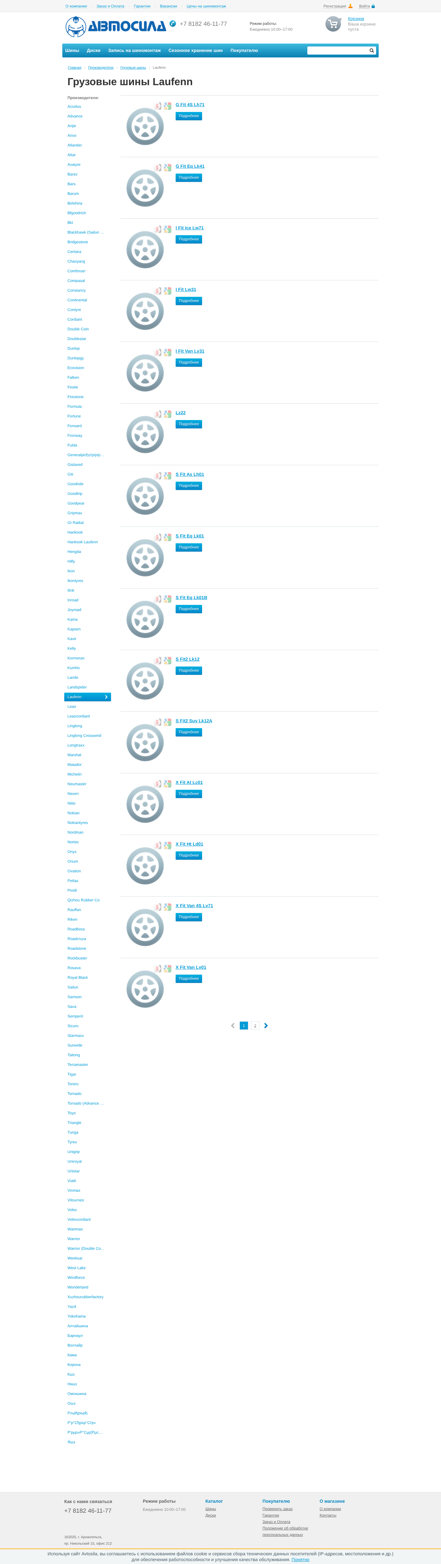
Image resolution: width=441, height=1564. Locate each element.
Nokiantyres (77, 822)
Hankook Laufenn (82, 542)
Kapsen (74, 629)
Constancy (76, 290)
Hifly (71, 561)
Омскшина (76, 1393)
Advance (75, 116)
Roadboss (76, 929)
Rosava (74, 968)
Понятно (300, 1559)
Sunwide (74, 1045)
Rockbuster (77, 958)
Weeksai (74, 1258)
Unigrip (73, 1151)
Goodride (75, 484)
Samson (74, 997)
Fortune (74, 416)
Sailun (72, 987)
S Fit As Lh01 (190, 474)
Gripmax (74, 513)
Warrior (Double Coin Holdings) (89, 1248)
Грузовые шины (133, 68)
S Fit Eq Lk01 (190, 535)
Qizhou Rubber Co (83, 900)
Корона (73, 1364)
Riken (72, 919)
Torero (72, 1084)
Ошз (71, 1403)
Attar (71, 155)
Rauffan (74, 909)
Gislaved (75, 464)
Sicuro (72, 1026)
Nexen (73, 793)
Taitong (73, 1055)
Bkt (70, 222)
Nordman (75, 832)
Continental (77, 300)
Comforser (76, 271)
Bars (71, 184)
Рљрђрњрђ (77, 1413)
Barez (72, 174)
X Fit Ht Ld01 (189, 844)
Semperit (75, 1016)
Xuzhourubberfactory (85, 1297)
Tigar (71, 1074)
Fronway (74, 435)
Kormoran (76, 658)
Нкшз (72, 1384)
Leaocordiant (78, 716)
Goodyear (76, 503)
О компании (76, 6)
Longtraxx (76, 745)
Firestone (75, 397)
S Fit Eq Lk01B (191, 597)
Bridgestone (77, 242)
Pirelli (72, 890)
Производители (101, 68)
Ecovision (75, 368)
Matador (74, 764)
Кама (72, 1355)
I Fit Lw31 (186, 289)
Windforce (76, 1277)
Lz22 (181, 412)
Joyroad (74, 609)
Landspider (77, 687)
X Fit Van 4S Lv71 (194, 905)
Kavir (71, 639)
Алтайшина (77, 1326)
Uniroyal (74, 1161)
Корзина (356, 18)
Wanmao (75, 1229)
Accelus (74, 106)
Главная (74, 68)
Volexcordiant (79, 1219)
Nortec (73, 842)
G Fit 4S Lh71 (190, 104)
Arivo (71, 135)
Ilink (70, 590)
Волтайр (75, 1345)
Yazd (71, 1306)
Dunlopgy (75, 358)
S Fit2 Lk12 (188, 659)
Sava (71, 1006)
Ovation (74, 871)
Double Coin (78, 329)
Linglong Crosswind (84, 735)
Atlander (74, 145)
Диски (210, 1515)
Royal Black (77, 977)
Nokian (73, 813)
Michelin (74, 774)
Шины (210, 1509)
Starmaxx (75, 1035)
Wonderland (77, 1287)
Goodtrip (74, 493)
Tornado (74, 1093)
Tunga (72, 1132)
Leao (71, 706)
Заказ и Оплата (110, 6)
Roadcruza (76, 939)
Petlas (72, 880)
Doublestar (76, 338)
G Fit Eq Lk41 (190, 166)
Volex (72, 1210)
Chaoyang (76, 261)
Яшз (71, 1442)
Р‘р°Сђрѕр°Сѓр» (81, 1422)
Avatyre (73, 164)
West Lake (76, 1268)
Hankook (75, 532)
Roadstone (76, 948)
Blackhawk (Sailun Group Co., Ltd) (89, 232)
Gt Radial (75, 522)
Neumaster (77, 784)
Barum (73, 193)
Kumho (73, 668)
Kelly (71, 648)
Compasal (76, 280)
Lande (72, 677)
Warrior (73, 1239)
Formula (74, 406)
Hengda (74, 551)
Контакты (328, 1515)
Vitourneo (75, 1200)
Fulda (72, 445)
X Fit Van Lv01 (191, 967)
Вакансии (168, 6)
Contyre (74, 309)
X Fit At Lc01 (189, 782)
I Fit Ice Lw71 (190, 227)
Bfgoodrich (76, 213)
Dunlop (73, 348)
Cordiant (74, 319)
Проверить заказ (277, 1509)
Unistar (73, 1171)
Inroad (72, 600)
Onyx (72, 851)
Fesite (72, 387)
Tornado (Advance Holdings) (89, 1103)
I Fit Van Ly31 (190, 351)
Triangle (74, 1122)
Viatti (71, 1180)
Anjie (71, 126)
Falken (73, 377)
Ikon (71, 571)
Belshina (74, 203)
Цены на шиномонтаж (206, 6)
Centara (74, 251)
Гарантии (142, 6)
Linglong (74, 726)
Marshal (74, 755)
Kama (72, 619)
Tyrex (72, 1142)
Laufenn (74, 697)
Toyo (71, 1113)
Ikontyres (75, 580)
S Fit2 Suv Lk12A (194, 720)
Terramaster (77, 1064)
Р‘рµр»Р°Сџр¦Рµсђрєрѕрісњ (89, 1432)
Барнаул (75, 1335)
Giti (70, 474)
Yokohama (76, 1316)
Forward (74, 426)
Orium (72, 861)
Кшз (71, 1374)
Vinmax (73, 1190)
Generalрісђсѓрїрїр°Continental (89, 455)
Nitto (71, 803)
